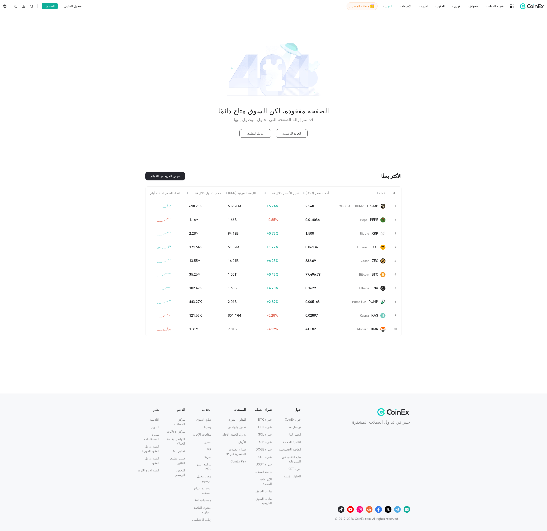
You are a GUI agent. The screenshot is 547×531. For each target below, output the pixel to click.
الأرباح (242, 442)
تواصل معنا (294, 427)
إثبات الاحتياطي (201, 519)
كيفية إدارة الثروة (148, 470)
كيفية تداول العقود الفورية (150, 449)
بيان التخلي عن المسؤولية (291, 459)
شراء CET (265, 457)
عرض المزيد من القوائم (165, 176)
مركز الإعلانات (176, 431)
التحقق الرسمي (180, 473)
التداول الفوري (237, 419)
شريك (207, 457)
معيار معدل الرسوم (204, 479)
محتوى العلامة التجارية (202, 510)
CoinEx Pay (238, 461)
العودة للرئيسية (291, 133)
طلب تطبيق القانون (177, 461)
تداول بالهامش (237, 427)
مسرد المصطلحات (151, 437)
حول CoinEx (293, 419)
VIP (209, 449)
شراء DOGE (264, 449)
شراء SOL (265, 434)
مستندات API (203, 500)
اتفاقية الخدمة (292, 442)
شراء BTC (265, 419)
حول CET (294, 469)
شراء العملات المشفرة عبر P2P (235, 452)
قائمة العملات (263, 472)
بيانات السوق (264, 491)
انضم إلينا (295, 434)
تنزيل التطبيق (255, 133)
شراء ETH (265, 427)
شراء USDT (264, 464)
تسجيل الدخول (73, 6)
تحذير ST (179, 451)
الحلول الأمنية (292, 476)
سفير (208, 442)
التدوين (154, 427)
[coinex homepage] (531, 6)
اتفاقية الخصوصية (290, 449)
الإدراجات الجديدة (266, 482)
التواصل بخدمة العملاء (175, 441)
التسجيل (49, 6)
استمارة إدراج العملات (202, 490)
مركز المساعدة (179, 422)
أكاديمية (154, 419)
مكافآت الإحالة (202, 434)
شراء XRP (265, 442)
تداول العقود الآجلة (234, 434)
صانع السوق (203, 419)
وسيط (207, 427)
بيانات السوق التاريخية (264, 501)
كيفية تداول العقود (152, 461)
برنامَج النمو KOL (204, 467)
